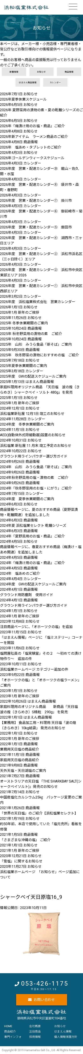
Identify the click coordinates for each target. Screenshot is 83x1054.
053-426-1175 (44, 983)
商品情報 (69, 72)
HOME (8, 1026)
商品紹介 (10, 1031)
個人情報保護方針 (65, 1036)
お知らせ (41, 72)
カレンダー (55, 82)
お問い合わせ (44, 1000)
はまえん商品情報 (28, 82)
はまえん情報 (62, 1031)
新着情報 (14, 72)
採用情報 (35, 1036)
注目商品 (35, 1031)
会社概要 (35, 1026)
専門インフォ (12, 1036)
